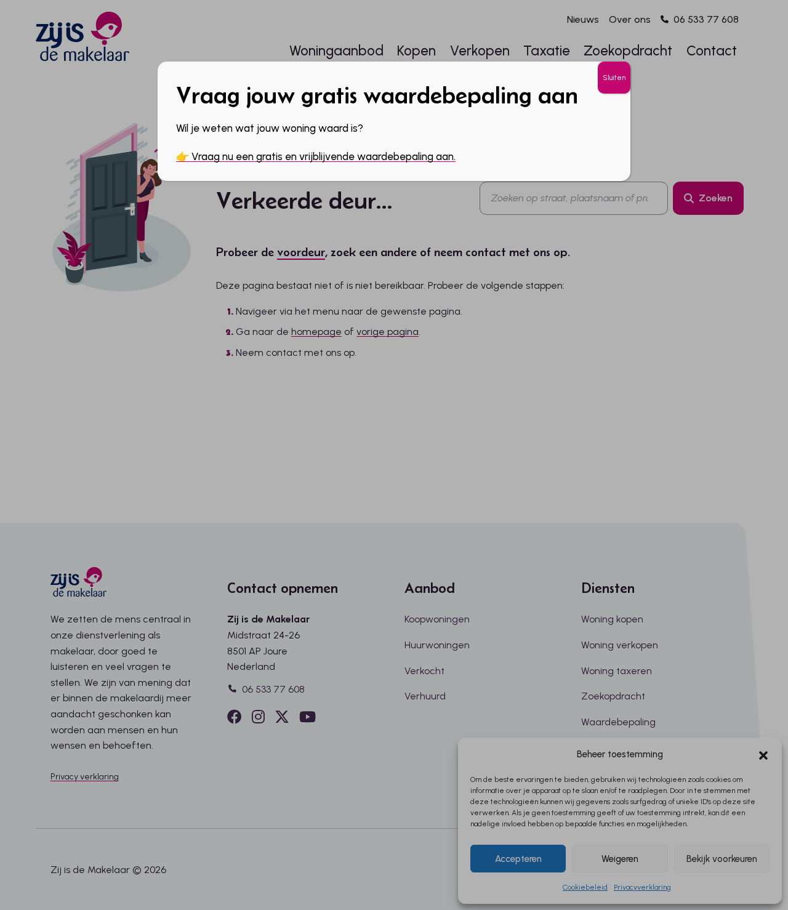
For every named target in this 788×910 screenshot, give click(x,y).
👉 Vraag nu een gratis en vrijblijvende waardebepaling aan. (316, 156)
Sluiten (614, 77)
